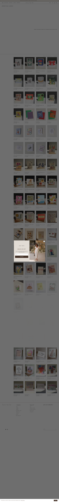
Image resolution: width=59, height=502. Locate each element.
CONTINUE (21, 256)
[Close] (58, 499)
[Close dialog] (44, 241)
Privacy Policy (23, 500)
